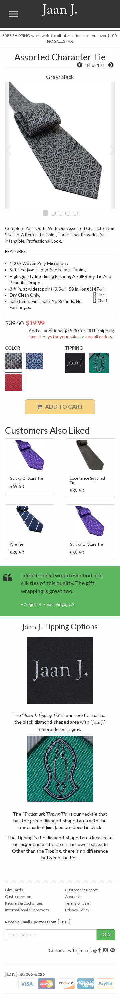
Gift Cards (14, 889)
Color (12, 348)
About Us (73, 896)
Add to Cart (63, 406)
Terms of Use (77, 903)
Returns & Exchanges (24, 903)
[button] (8, 145)
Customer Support (81, 889)
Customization (18, 896)
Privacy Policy (77, 909)
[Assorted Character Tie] (110, 65)
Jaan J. (52, 13)
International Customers (27, 909)
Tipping (74, 348)
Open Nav (13, 14)
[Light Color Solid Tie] (79, 65)
